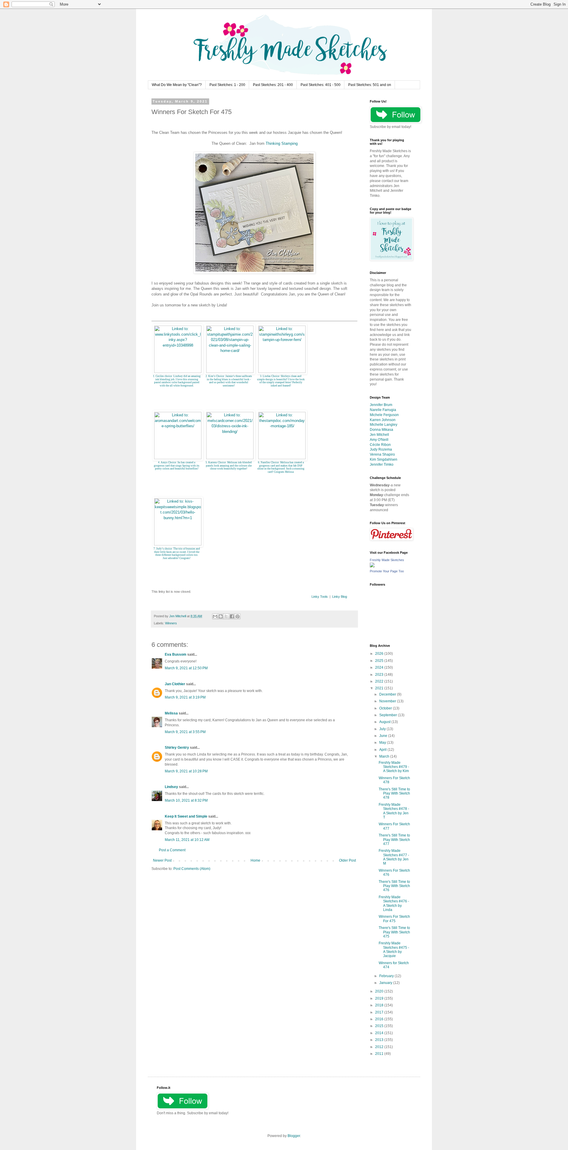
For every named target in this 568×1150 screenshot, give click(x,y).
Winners (171, 623)
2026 (379, 654)
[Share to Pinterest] (238, 616)
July (383, 729)
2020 (379, 991)
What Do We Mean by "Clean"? (177, 85)
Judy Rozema (381, 449)
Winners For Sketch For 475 (394, 919)
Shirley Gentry (177, 747)
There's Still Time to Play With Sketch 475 (394, 932)
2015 (379, 1026)
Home (255, 860)
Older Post (347, 860)
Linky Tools (320, 596)
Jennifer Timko (381, 464)
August (385, 722)
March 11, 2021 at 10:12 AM (187, 840)
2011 (379, 1054)
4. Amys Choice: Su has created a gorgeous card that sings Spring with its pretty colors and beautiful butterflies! (176, 465)
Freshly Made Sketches (387, 560)
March (384, 756)
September (388, 715)
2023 (379, 675)
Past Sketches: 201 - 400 (273, 85)
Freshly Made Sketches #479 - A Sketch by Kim (394, 767)
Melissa (171, 713)
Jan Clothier (175, 684)
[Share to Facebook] (232, 616)
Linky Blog (339, 596)
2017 (379, 1012)
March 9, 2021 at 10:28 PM (186, 771)
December (388, 694)
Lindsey (171, 787)
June (383, 736)
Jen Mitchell (379, 435)
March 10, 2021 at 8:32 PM (186, 800)
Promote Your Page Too (387, 571)
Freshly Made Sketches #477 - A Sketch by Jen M (394, 857)
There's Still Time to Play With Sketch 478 (394, 793)
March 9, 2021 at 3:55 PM (185, 732)
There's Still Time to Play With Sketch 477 (394, 839)
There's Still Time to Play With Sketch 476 (394, 886)
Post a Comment (172, 850)
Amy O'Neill (379, 440)
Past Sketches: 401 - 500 (321, 85)
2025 (379, 661)
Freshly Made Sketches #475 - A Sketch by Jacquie (394, 949)
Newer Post (162, 860)
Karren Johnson (383, 420)
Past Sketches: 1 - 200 (227, 85)
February (387, 976)
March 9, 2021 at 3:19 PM (185, 697)
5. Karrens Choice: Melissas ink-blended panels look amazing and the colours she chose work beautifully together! (229, 465)
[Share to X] (226, 616)
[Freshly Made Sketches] (372, 566)
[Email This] (215, 616)
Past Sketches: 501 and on (369, 85)
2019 (379, 998)
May (383, 742)
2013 (379, 1040)
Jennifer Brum (381, 405)
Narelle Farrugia (383, 410)
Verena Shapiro (382, 454)
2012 (379, 1047)
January (386, 983)
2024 (379, 667)
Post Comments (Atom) (191, 869)
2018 (379, 1005)
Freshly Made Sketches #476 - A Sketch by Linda (394, 903)
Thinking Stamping (282, 143)
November (388, 701)
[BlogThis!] (221, 616)
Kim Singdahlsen (383, 459)
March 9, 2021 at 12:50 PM (186, 668)
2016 (379, 1019)
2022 (379, 681)
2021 (379, 688)
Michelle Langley (383, 425)
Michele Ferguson (384, 415)
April (383, 750)
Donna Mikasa (381, 430)
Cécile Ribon (380, 445)
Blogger (294, 1136)
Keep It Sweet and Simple (186, 816)
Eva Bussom (175, 654)
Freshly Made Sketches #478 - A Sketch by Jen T (394, 811)
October (386, 708)
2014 (379, 1033)
